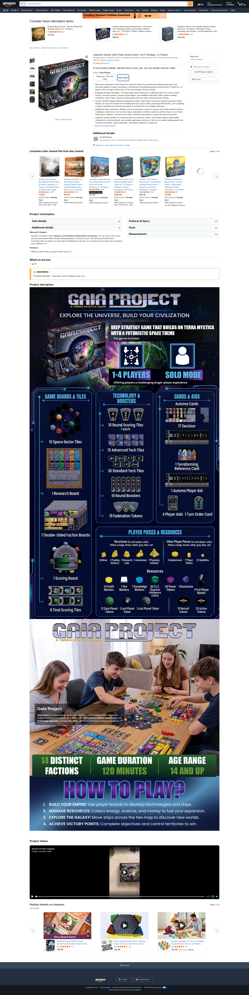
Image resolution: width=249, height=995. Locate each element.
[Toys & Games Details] (196, 10)
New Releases (69, 10)
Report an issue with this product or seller (113, 145)
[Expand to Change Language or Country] (132, 980)
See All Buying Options (203, 72)
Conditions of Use (92, 987)
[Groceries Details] (86, 10)
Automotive (203, 10)
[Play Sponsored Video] (124, 925)
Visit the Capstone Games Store (106, 60)
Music (162, 10)
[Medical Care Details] (33, 10)
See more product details (105, 126)
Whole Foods (94, 10)
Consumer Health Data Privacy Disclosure (127, 987)
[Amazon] (9, 4)
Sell (137, 10)
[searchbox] (106, 3)
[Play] (32, 896)
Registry (154, 10)
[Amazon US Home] (100, 980)
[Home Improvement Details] (228, 10)
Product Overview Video (42, 851)
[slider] (120, 896)
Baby (233, 10)
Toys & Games (35, 48)
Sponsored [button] (33, 908)
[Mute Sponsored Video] (88, 936)
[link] (69, 35)
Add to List (196, 79)
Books (119, 10)
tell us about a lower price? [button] (58, 252)
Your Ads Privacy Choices (153, 987)
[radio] (32, 60)
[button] (5, 10)
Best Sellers (56, 10)
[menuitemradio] (212, 896)
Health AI (15, 10)
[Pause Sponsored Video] (88, 931)
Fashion (145, 10)
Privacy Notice (105, 987)
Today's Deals (108, 10)
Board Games (63, 48)
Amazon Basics (42, 10)
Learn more (153, 140)
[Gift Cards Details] (133, 10)
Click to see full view (63, 119)
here (45, 244)
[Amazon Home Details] (181, 10)
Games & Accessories (49, 48)
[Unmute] (217, 896)
